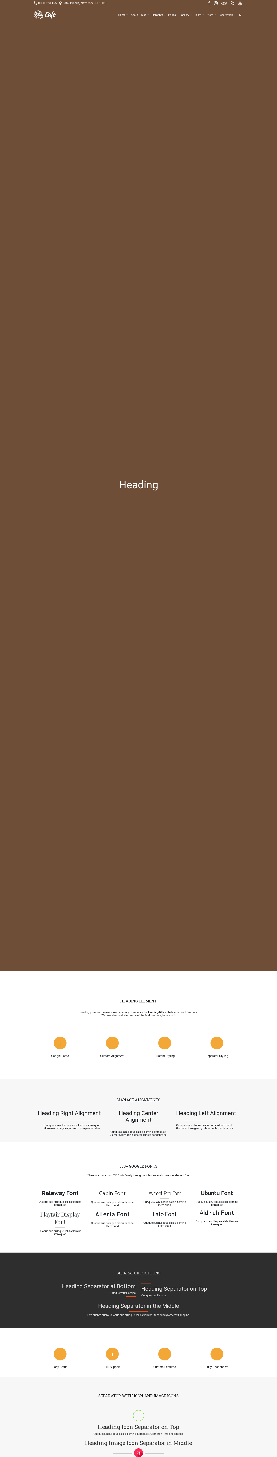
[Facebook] (209, 3)
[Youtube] (239, 3)
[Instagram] (216, 3)
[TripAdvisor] (224, 3)
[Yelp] (232, 3)
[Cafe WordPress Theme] (45, 14)
